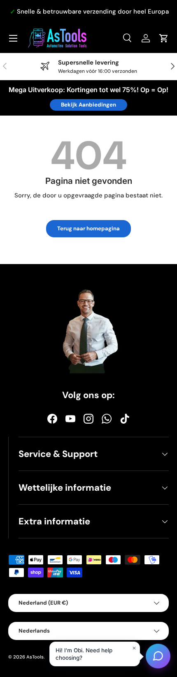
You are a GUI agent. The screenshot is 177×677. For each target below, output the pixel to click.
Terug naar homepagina (88, 228)
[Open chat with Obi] (158, 657)
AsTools (35, 657)
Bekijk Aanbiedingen (88, 104)
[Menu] (13, 38)
